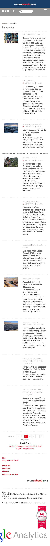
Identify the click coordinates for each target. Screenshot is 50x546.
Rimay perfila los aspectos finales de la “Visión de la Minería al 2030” (34, 369)
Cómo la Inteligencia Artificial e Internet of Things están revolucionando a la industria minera (32, 287)
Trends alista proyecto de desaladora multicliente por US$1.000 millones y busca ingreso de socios (34, 42)
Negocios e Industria (30, 322)
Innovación (31, 34)
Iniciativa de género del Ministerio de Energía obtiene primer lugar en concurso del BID (33, 90)
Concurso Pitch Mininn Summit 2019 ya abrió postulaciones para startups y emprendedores (34, 254)
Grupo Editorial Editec (10, 460)
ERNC (33, 325)
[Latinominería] (25, 5)
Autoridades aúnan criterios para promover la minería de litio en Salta (34, 209)
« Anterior (11, 436)
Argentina (26, 201)
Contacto (5, 471)
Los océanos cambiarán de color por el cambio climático (34, 132)
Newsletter (6, 465)
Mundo (25, 124)
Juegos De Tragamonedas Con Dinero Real (25, 446)
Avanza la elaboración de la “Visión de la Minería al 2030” (34, 400)
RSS (3, 458)
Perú (40, 358)
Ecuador (26, 158)
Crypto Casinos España (25, 448)
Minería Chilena (37, 480)
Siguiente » (25, 439)
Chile (24, 34)
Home (4, 23)
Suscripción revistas (10, 474)
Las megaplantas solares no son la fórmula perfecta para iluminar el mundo (34, 330)
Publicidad (6, 468)
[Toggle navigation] (45, 10)
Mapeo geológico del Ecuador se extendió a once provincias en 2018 (33, 166)
